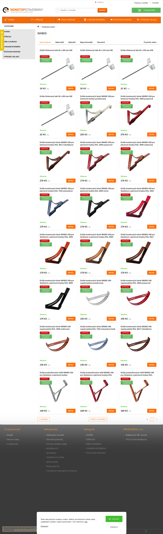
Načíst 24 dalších (98, 419)
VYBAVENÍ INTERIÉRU (12, 47)
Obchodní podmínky (54, 439)
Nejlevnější (59, 42)
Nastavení (44, 526)
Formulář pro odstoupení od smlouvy (61, 471)
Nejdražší (72, 42)
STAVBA (7, 32)
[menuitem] (15, 20)
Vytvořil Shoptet (154, 531)
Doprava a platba (141, 3)
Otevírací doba (13, 439)
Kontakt (155, 3)
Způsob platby (52, 462)
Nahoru (44, 419)
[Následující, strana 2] (152, 419)
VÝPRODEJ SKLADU (11, 57)
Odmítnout (114, 527)
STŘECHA (7, 37)
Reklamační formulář (55, 435)
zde (85, 522)
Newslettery (51, 453)
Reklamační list (52, 466)
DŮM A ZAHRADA (10, 42)
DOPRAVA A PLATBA (55, 457)
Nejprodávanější (86, 42)
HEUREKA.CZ (52, 448)
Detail (71, 88)
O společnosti (12, 444)
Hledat (102, 10)
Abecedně (101, 42)
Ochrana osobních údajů (56, 444)
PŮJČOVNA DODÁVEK (12, 52)
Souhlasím (115, 519)
